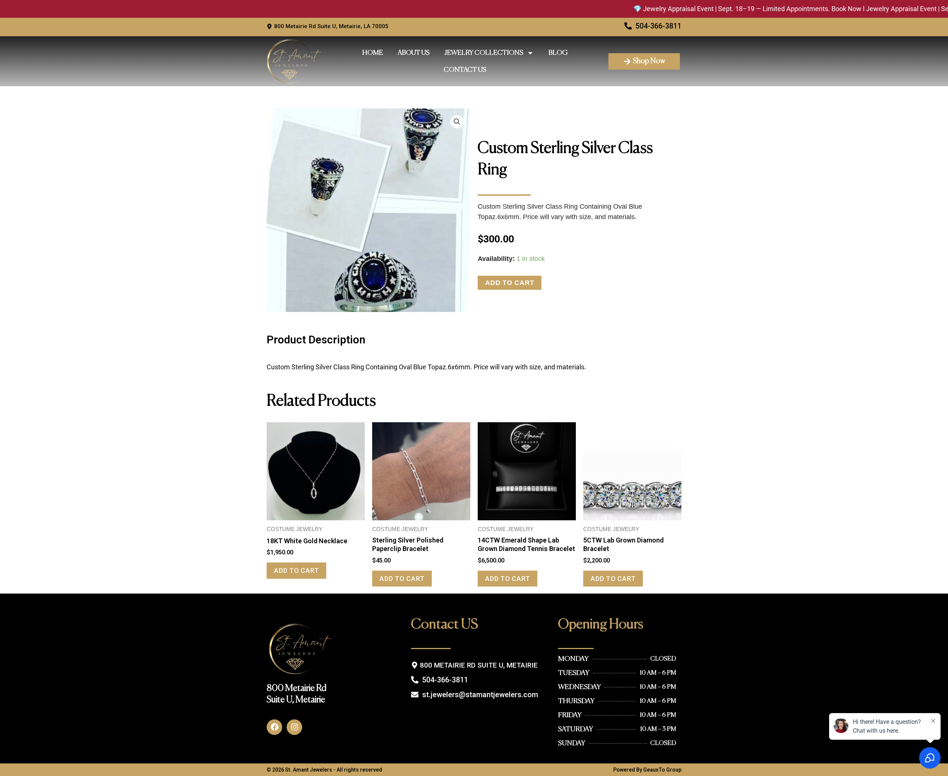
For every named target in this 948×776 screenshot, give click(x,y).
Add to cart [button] (296, 570)
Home (372, 53)
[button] (457, 121)
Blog (558, 53)
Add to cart (509, 282)
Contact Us (465, 70)
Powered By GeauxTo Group (647, 770)
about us (414, 53)
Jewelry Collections (483, 53)
